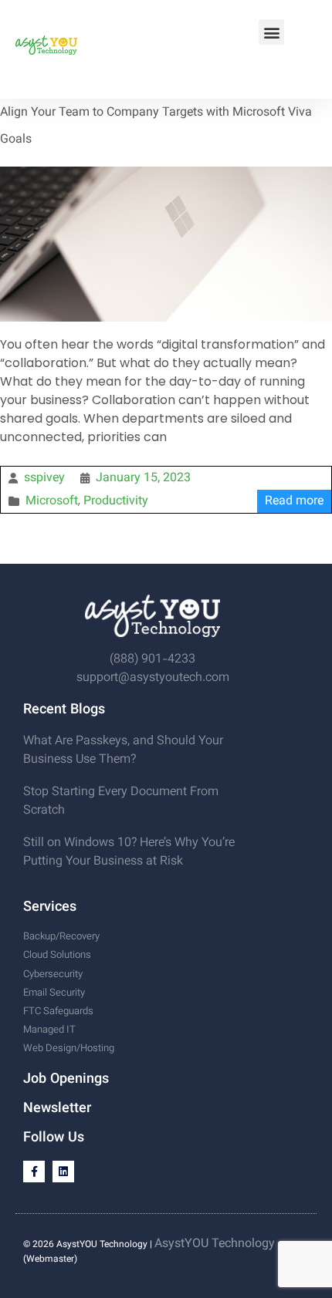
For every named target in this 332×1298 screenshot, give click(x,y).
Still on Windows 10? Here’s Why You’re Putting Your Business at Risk (129, 853)
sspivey (44, 478)
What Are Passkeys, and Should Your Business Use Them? (123, 751)
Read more (294, 501)
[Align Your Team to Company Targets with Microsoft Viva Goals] (166, 174)
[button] (271, 32)
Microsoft (51, 501)
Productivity (115, 501)
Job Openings (66, 1080)
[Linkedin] (63, 1171)
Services (49, 908)
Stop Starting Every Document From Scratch (121, 802)
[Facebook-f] (34, 1171)
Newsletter (57, 1109)
